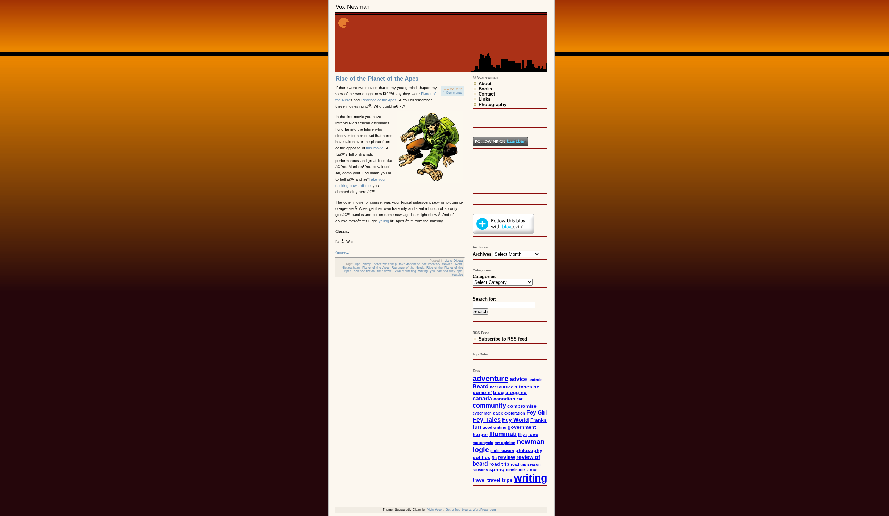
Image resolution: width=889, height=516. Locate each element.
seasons (480, 470)
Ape (357, 264)
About (485, 83)
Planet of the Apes (376, 267)
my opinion (505, 443)
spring (497, 469)
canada (482, 398)
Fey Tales (487, 419)
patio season (502, 451)
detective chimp (385, 264)
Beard (481, 386)
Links (484, 99)
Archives (482, 254)
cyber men (482, 413)
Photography (492, 104)
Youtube (457, 274)
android (536, 380)
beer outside (501, 387)
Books (485, 88)
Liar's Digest (453, 260)
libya (522, 435)
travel (493, 480)
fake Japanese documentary (419, 264)
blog (498, 392)
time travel (385, 271)
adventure (490, 378)
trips (507, 480)
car (519, 399)
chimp (367, 264)
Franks (538, 420)
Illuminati (503, 433)
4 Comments (452, 93)
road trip (499, 464)
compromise (522, 406)
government (522, 427)
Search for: (484, 299)
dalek (498, 413)
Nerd (458, 264)
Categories (484, 276)
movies (447, 264)
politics (481, 457)
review (506, 457)
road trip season (526, 464)
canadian (504, 398)
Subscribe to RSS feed (503, 339)
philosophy (528, 450)
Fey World (515, 420)
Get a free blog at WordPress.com (471, 509)
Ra (494, 458)
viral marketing (405, 271)
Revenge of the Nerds (408, 267)
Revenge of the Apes (379, 100)
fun (477, 427)
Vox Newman (352, 6)
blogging (516, 392)
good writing (494, 427)
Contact (487, 94)
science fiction (364, 271)
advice (518, 379)
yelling (384, 221)
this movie (374, 148)
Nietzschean (351, 267)
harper (480, 434)
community (489, 405)
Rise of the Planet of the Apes (376, 78)
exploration (514, 413)
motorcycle (483, 443)
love (533, 434)
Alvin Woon (435, 509)
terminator (515, 470)
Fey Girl (536, 412)
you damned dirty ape (446, 271)
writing (423, 271)
